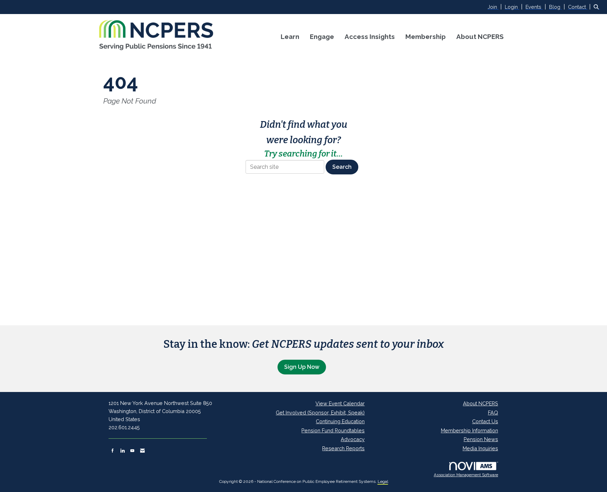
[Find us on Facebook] (113, 450)
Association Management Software (466, 474)
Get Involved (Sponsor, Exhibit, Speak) (320, 412)
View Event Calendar (340, 403)
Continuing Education (340, 421)
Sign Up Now (301, 367)
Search (342, 167)
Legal (383, 481)
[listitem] (495, 7)
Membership (425, 36)
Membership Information (469, 430)
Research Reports (343, 448)
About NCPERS (480, 36)
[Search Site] (598, 7)
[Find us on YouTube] (132, 450)
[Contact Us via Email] (142, 450)
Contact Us (485, 421)
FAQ (493, 412)
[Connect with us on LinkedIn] (122, 450)
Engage (322, 36)
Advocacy (353, 439)
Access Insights (370, 36)
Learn (290, 36)
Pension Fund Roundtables (333, 430)
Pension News (481, 439)
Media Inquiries (480, 448)
